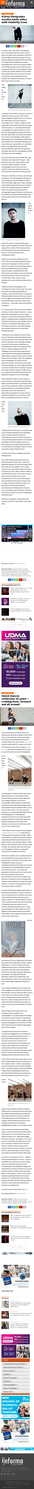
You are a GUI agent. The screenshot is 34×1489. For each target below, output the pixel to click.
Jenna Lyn (5, 574)
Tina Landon (26, 576)
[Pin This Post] (18, 46)
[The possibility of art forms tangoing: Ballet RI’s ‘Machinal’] (5, 612)
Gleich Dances (12, 1200)
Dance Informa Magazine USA (14, 1482)
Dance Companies (10, 1388)
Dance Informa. (19, 563)
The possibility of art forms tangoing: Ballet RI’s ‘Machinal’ (20, 610)
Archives (18, 1484)
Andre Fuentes (18, 569)
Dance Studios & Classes (12, 1367)
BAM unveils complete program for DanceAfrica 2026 (20, 1227)
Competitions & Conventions (14, 1364)
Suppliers (6, 1374)
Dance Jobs (7, 1392)
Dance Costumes (9, 1378)
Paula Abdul (6, 576)
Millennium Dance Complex (18, 574)
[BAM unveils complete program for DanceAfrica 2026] (5, 1229)
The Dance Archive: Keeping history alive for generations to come (20, 1238)
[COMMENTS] (26, 46)
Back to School (9, 1371)
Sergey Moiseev (16, 576)
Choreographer (12, 571)
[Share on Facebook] (7, 46)
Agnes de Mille (18, 1199)
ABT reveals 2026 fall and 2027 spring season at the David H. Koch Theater (20, 1217)
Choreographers (9, 1385)
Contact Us (9, 1484)
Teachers (6, 1381)
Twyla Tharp (21, 1203)
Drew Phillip (9, 573)
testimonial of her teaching (11, 833)
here (26, 1189)
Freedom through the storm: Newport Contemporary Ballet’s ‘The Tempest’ (20, 600)
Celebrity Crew (16, 570)
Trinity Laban (12, 1203)
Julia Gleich (28, 742)
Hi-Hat (17, 573)
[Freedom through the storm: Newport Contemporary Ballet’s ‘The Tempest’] (5, 601)
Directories (26, 1484)
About (27, 1482)
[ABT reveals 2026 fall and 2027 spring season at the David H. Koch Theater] (5, 1218)
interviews (24, 573)
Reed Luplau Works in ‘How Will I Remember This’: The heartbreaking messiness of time (21, 590)
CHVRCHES (22, 571)
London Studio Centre (10, 1202)
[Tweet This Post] (11, 46)
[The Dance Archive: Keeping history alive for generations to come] (5, 1239)
